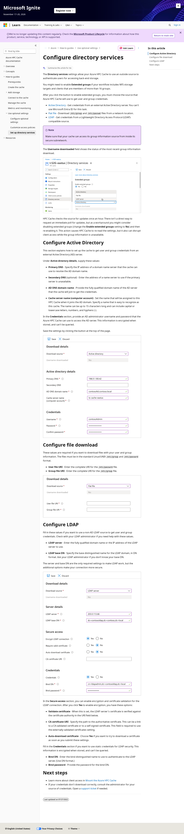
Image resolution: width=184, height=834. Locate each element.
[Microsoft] (5, 25)
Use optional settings (87, 48)
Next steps (154, 64)
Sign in (177, 25)
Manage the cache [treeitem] (17, 102)
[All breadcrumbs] (45, 48)
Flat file (52, 113)
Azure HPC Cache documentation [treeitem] (14, 59)
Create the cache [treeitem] (16, 87)
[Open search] (170, 25)
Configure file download (160, 57)
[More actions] (138, 48)
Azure (53, 48)
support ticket (88, 788)
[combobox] (19, 51)
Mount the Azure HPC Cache (101, 780)
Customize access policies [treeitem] (22, 127)
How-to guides (67, 48)
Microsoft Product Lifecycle (89, 34)
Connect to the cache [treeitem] (18, 97)
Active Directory (57, 105)
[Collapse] (35, 45)
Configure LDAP (156, 61)
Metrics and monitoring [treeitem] (19, 108)
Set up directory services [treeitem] (22, 132)
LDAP (51, 117)
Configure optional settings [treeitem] (19, 120)
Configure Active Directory (162, 53)
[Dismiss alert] (178, 5)
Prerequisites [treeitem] (14, 82)
